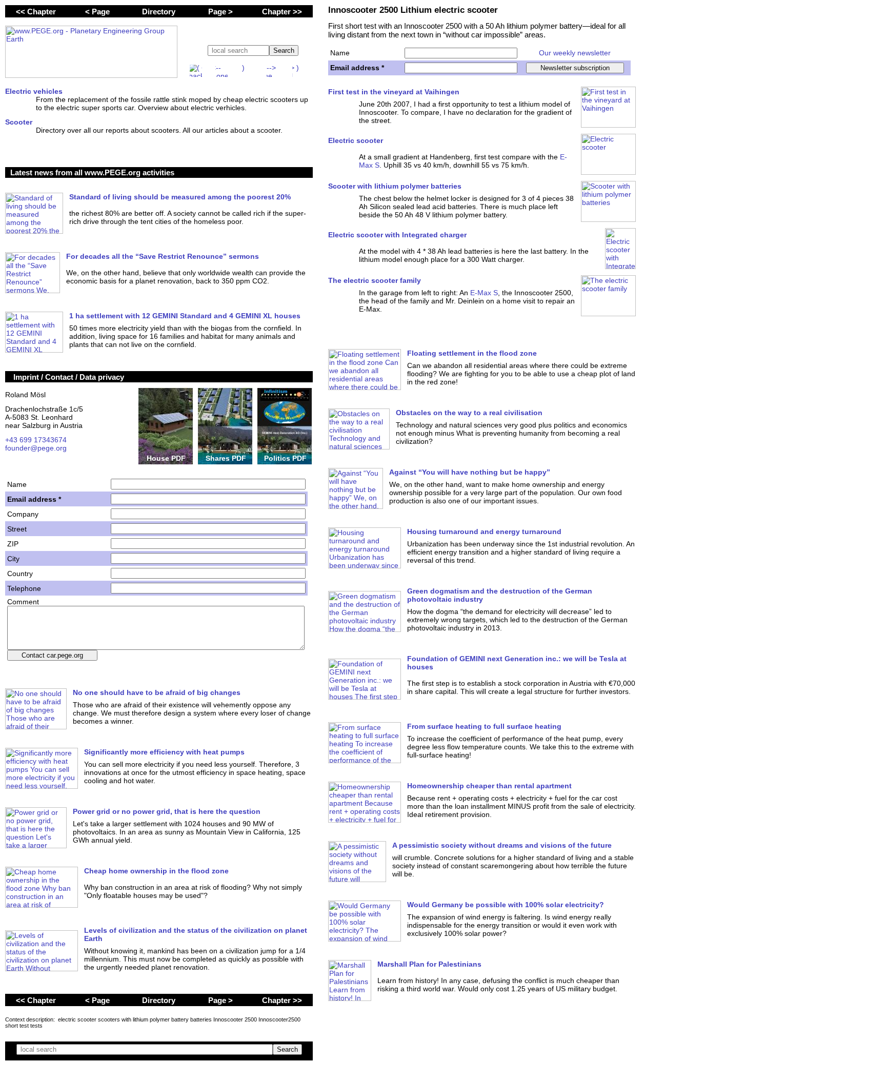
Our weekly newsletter (575, 53)
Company (22, 514)
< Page (97, 11)
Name (340, 53)
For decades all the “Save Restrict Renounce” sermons (162, 256)
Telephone (24, 588)
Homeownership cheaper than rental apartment (489, 786)
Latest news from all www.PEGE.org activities (92, 172)
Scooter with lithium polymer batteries (394, 186)
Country (20, 573)
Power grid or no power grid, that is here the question (166, 811)
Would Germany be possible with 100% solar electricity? (505, 905)
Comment (23, 602)
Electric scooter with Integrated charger (397, 235)
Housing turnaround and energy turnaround (484, 531)
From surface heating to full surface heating (484, 726)
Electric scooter (355, 140)
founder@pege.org (36, 448)
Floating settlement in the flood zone (472, 353)
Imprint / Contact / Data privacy (68, 377)
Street (17, 529)
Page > (220, 11)
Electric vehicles (34, 91)
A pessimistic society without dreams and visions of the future (502, 845)
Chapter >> (282, 11)
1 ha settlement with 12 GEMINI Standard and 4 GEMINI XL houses (184, 316)
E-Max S (484, 293)
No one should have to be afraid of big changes (156, 692)
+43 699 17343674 (36, 440)
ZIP (12, 544)
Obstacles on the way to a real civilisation (469, 412)
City (13, 559)
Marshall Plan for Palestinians (429, 964)
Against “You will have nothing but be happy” (469, 472)
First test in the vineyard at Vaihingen (393, 92)
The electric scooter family (374, 280)
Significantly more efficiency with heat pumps (164, 752)
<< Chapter (36, 11)
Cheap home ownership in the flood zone (156, 871)
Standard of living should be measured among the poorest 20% (180, 197)
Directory (158, 11)
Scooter (18, 122)
